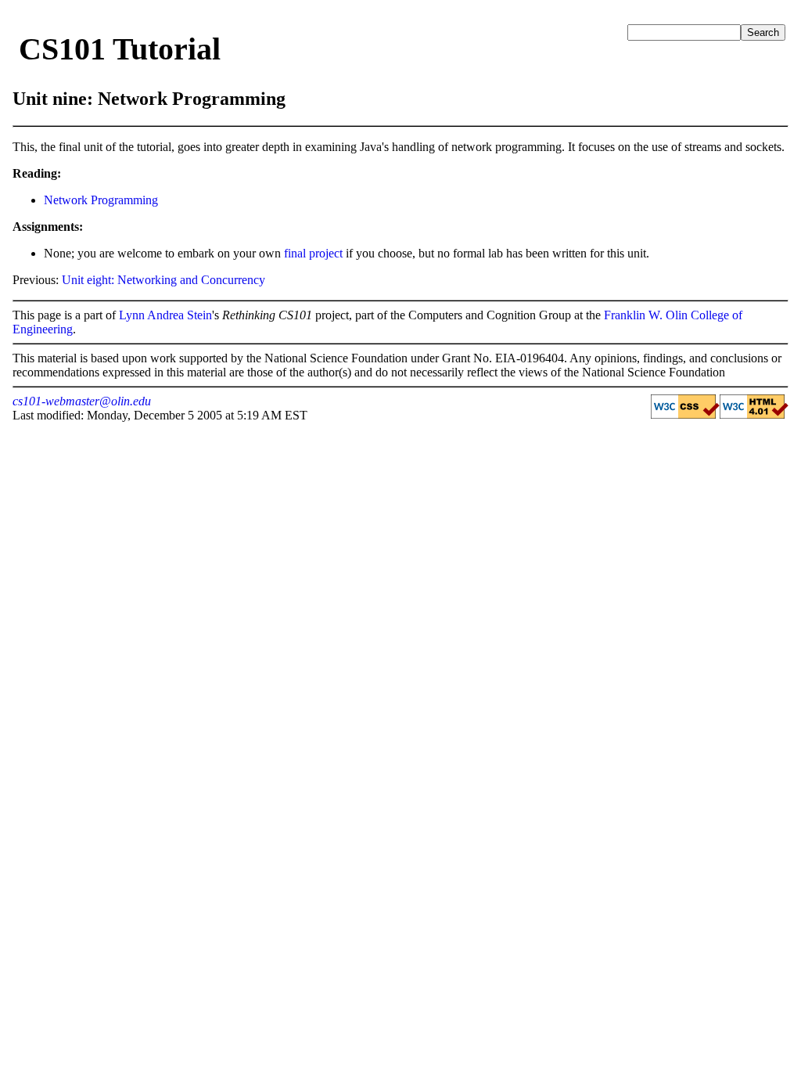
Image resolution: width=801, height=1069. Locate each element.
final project (313, 253)
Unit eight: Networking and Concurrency (163, 279)
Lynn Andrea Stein (165, 315)
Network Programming (101, 200)
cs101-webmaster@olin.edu (82, 401)
